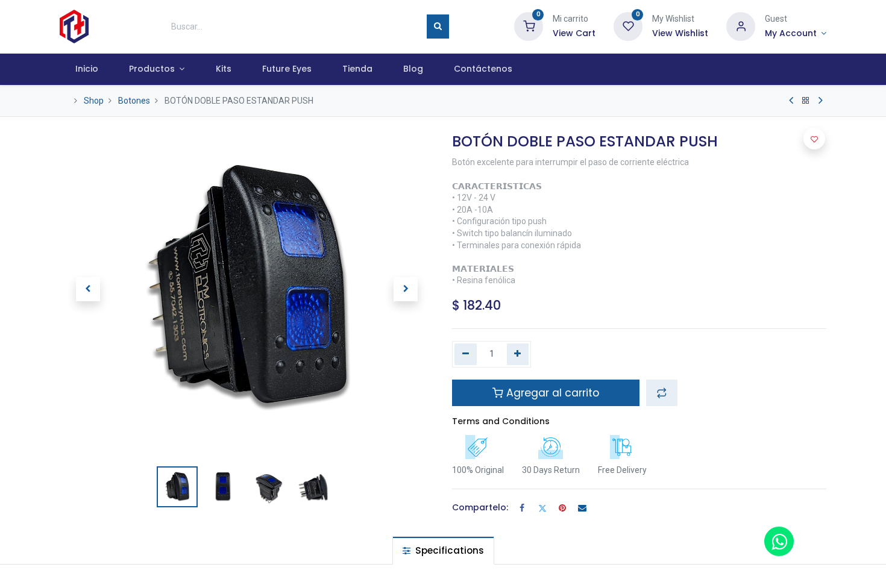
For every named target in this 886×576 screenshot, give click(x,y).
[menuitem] (86, 69)
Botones (134, 100)
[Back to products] (806, 100)
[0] (528, 26)
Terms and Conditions (501, 421)
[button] (88, 289)
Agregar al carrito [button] (551, 393)
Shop (94, 100)
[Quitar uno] (465, 354)
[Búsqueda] (438, 26)
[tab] (443, 550)
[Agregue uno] (518, 354)
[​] (791, 100)
